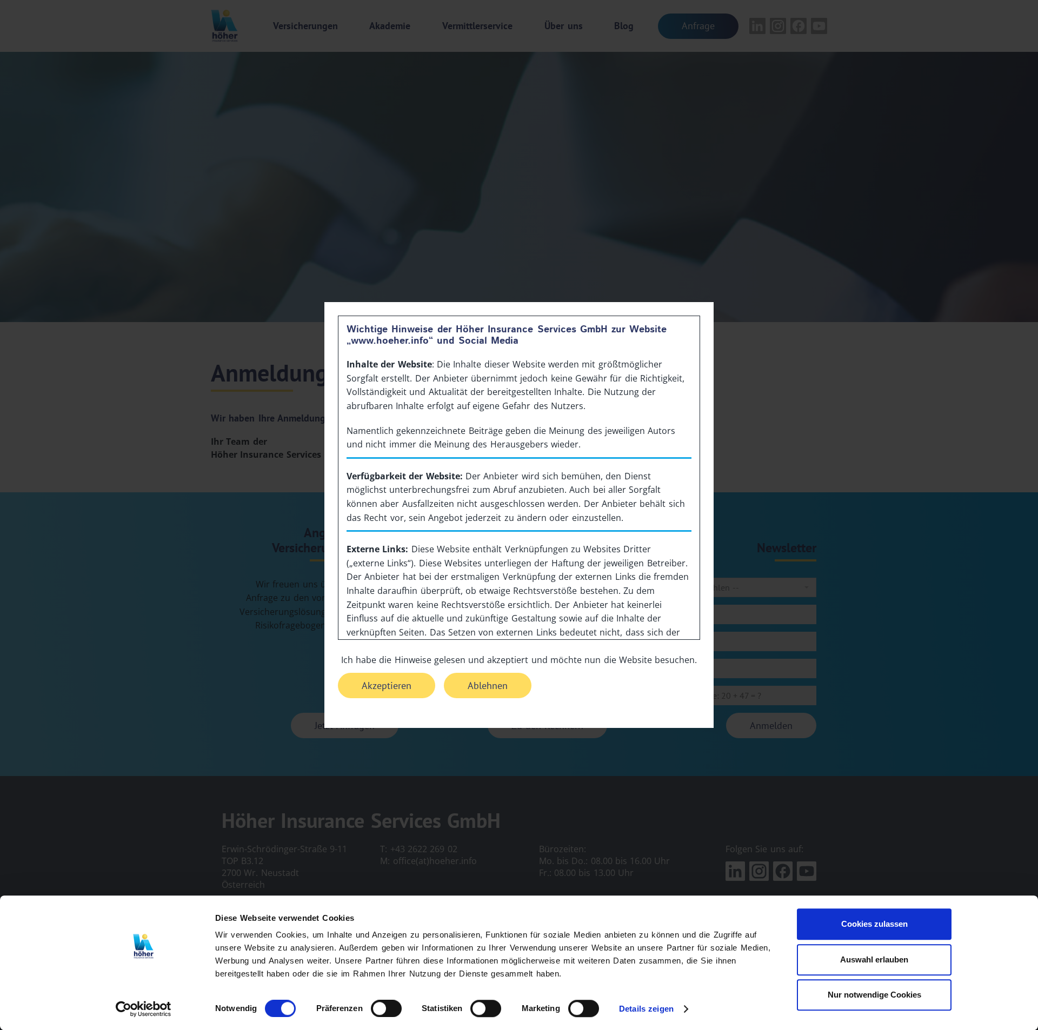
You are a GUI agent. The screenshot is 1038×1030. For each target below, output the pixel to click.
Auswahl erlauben (874, 959)
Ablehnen (488, 685)
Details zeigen (646, 1008)
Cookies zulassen (874, 923)
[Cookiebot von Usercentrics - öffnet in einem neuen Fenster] (143, 1009)
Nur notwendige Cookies (874, 994)
